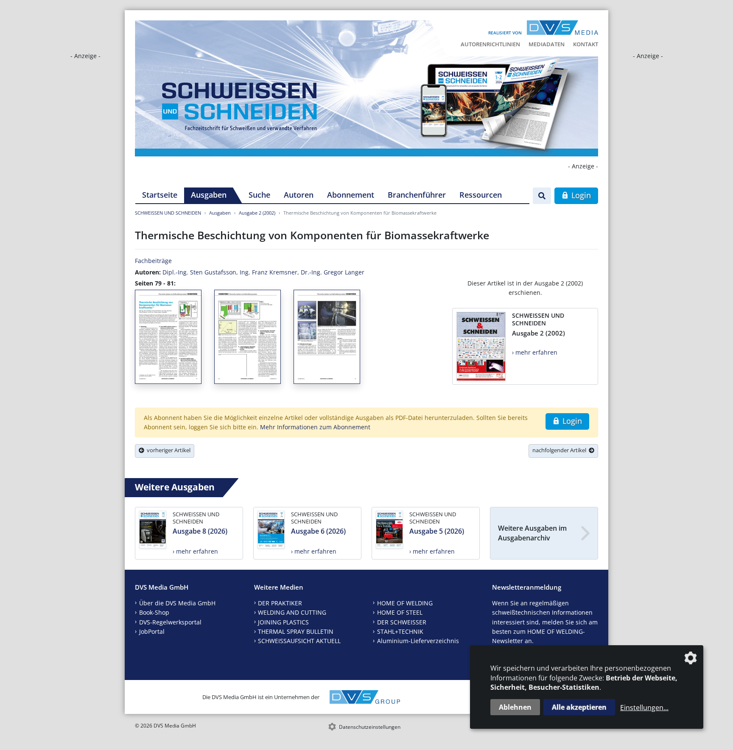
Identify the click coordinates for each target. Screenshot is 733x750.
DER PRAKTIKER (280, 603)
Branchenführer (417, 195)
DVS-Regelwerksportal (170, 622)
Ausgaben (209, 195)
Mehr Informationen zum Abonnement (315, 427)
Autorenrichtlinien (490, 44)
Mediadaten (547, 44)
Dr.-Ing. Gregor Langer (332, 272)
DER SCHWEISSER (401, 622)
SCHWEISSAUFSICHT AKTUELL (299, 641)
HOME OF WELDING (405, 603)
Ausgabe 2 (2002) (257, 213)
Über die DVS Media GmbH (177, 603)
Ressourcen (480, 195)
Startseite (159, 195)
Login (580, 195)
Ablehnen (515, 707)
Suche (259, 195)
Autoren (298, 195)
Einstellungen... (644, 707)
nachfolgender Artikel (560, 450)
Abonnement (350, 195)
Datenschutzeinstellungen (369, 726)
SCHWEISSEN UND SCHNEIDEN (168, 213)
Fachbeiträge (153, 261)
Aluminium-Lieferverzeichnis (418, 641)
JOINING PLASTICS (283, 622)
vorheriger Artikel (167, 450)
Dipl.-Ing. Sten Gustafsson (199, 272)
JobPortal (152, 631)
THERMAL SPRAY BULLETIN (295, 631)
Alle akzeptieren (579, 707)
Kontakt (585, 44)
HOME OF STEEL (399, 612)
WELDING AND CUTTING (292, 612)
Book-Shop (154, 612)
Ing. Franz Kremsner (268, 272)
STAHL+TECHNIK (400, 631)
